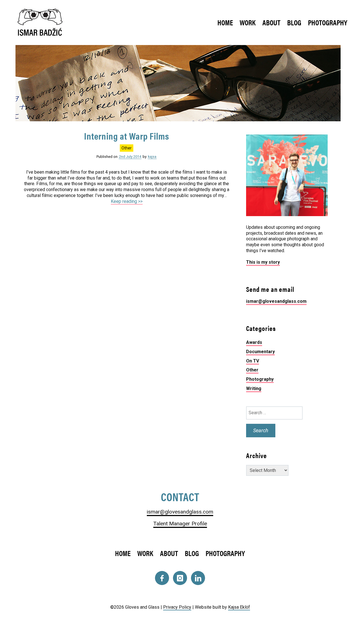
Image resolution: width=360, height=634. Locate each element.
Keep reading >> (127, 201)
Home (225, 22)
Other (127, 148)
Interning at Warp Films (126, 135)
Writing (253, 388)
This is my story (263, 262)
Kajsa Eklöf (239, 607)
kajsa (152, 156)
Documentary (260, 351)
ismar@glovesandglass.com (276, 301)
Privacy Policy (177, 607)
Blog (294, 22)
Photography (327, 22)
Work (248, 22)
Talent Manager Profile (180, 523)
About (271, 22)
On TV (252, 361)
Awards (254, 342)
